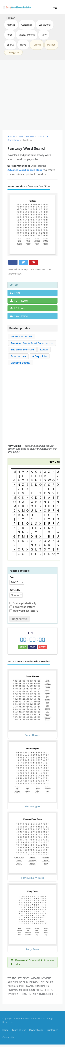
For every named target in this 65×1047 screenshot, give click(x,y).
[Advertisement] (32, 94)
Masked (51, 44)
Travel (23, 44)
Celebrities (26, 24)
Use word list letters (25, 610)
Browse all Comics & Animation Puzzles (32, 962)
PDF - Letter (21, 300)
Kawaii (44, 349)
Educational (44, 24)
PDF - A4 (19, 308)
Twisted (36, 44)
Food (9, 34)
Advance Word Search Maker (26, 169)
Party (43, 34)
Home (5, 1030)
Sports (10, 44)
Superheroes (18, 356)
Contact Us (8, 1037)
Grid (12, 577)
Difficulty (15, 590)
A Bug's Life (39, 356)
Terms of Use (19, 1030)
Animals (11, 24)
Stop (32, 647)
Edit (16, 285)
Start (23, 647)
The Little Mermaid (22, 349)
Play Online (21, 316)
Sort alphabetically (24, 603)
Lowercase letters (24, 607)
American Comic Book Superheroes (32, 343)
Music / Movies (26, 34)
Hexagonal (13, 52)
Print (17, 293)
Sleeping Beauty (20, 362)
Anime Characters (21, 336)
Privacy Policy (36, 1030)
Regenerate (19, 619)
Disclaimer (52, 1030)
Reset (42, 647)
